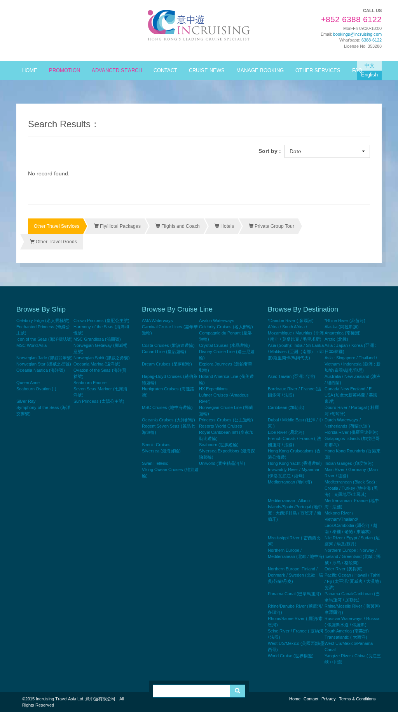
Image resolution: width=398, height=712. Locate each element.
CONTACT (165, 70)
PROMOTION (64, 70)
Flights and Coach (180, 226)
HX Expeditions (213, 388)
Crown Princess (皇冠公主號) (101, 320)
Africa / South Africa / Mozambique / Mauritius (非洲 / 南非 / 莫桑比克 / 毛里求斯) (296, 332)
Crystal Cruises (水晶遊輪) (224, 345)
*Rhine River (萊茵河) (345, 320)
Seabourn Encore (89, 382)
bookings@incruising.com (357, 34)
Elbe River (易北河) (286, 432)
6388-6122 (371, 40)
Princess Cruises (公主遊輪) (226, 419)
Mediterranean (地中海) (290, 482)
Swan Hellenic (155, 463)
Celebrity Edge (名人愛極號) (43, 320)
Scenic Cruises (156, 444)
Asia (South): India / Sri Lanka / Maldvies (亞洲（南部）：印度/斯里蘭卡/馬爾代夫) (296, 351)
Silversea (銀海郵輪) (161, 451)
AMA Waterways (157, 320)
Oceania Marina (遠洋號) (96, 364)
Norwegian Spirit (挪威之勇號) (101, 357)
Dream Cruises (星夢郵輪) (167, 364)
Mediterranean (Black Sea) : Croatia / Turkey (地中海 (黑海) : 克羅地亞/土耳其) (351, 488)
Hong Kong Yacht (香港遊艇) (295, 463)
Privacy (328, 698)
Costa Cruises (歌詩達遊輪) (168, 345)
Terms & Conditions (357, 698)
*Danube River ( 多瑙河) (291, 320)
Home (294, 698)
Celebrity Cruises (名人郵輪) (226, 326)
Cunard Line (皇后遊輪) (164, 351)
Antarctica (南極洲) (343, 333)
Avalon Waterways (216, 320)
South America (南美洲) (347, 631)
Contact (311, 698)
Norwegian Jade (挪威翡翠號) (44, 357)
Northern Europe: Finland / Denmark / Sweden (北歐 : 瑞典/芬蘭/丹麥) (295, 575)
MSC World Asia (31, 345)
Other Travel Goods (56, 241)
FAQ (357, 70)
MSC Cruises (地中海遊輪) (167, 407)
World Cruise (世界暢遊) (291, 655)
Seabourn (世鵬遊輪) (219, 444)
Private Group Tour (273, 226)
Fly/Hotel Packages (120, 226)
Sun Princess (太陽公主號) (98, 401)
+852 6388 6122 (351, 19)
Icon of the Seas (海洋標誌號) (44, 339)
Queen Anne (28, 382)
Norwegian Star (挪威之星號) (43, 364)
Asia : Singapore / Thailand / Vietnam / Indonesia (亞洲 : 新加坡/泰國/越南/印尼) (353, 363)
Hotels (226, 226)
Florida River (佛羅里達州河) (352, 432)
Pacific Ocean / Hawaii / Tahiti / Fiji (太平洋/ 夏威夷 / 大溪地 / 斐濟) (353, 581)
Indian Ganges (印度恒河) (349, 463)
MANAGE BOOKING (260, 70)
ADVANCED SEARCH (117, 70)
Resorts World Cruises (220, 426)
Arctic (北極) (336, 339)
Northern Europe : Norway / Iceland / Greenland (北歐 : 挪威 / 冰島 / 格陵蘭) (353, 556)
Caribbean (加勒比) (286, 407)
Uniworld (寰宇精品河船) (222, 463)
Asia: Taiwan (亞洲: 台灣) (291, 376)
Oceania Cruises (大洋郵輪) (168, 419)
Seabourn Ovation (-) (36, 388)
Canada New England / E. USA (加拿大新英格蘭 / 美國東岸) (351, 395)
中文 (370, 65)
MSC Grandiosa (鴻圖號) (97, 339)
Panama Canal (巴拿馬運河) (294, 593)
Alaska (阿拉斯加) (342, 326)
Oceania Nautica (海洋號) (40, 370)
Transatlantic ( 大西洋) (346, 637)
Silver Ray (26, 401)
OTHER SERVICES (317, 70)
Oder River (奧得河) (344, 568)
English (369, 75)
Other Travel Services (56, 226)
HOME (29, 70)
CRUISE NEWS (207, 70)
